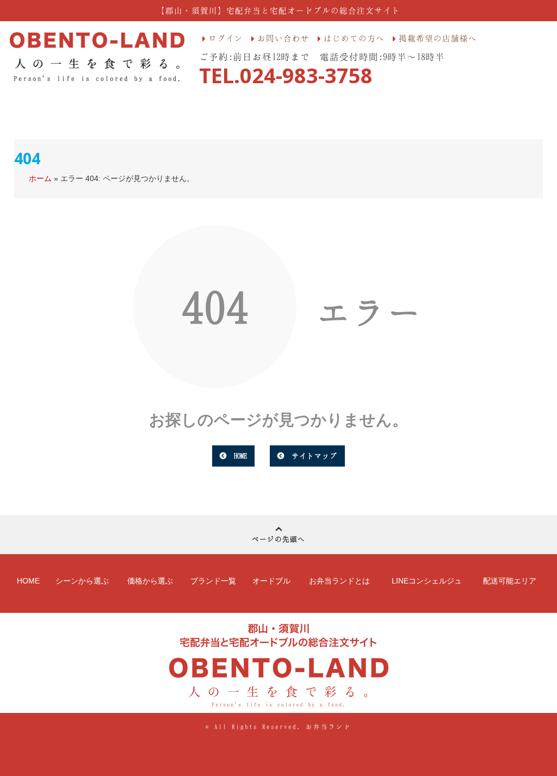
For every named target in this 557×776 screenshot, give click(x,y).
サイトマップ (314, 456)
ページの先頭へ (278, 539)
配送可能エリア (509, 580)
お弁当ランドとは (339, 580)
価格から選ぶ (150, 580)
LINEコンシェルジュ (427, 580)
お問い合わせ (283, 38)
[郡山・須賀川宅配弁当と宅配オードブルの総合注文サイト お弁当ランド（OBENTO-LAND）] (97, 57)
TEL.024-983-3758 (286, 75)
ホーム (40, 178)
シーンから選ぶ (82, 580)
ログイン (225, 38)
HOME (240, 456)
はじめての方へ (354, 38)
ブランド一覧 (213, 580)
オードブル (271, 580)
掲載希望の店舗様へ (438, 38)
